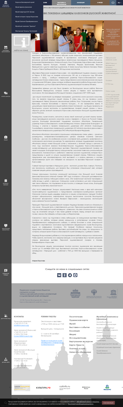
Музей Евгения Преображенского (26, 21)
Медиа (72, 334)
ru (119, 3)
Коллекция (80, 3)
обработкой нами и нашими (87, 402)
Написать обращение (80, 352)
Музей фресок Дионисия (23, 7)
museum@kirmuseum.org (23, 336)
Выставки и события (79, 327)
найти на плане (21, 50)
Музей (72, 324)
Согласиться (108, 403)
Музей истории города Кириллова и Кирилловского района (107, 330)
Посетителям (76, 316)
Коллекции (74, 331)
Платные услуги (77, 348)
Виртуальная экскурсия (81, 341)
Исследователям (77, 338)
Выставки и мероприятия (61, 3)
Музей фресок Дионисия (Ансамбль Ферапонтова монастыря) (106, 338)
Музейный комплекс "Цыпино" (25, 26)
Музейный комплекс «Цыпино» (108, 347)
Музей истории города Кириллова (26, 17)
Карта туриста (76, 345)
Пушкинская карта (78, 320)
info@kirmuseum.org (21, 325)
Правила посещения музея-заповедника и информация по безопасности (52, 343)
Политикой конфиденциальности (80, 404)
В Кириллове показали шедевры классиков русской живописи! (66, 8)
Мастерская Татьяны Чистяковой (26, 31)
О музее (100, 3)
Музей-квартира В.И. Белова (24, 12)
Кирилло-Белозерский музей (24, 2)
